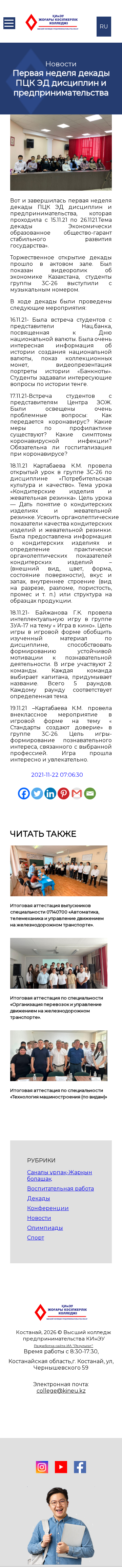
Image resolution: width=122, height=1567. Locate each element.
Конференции (48, 1208)
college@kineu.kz (61, 1391)
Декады (38, 1198)
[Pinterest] (63, 793)
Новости (39, 1218)
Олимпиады (45, 1228)
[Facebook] (24, 793)
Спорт (35, 1238)
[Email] (90, 793)
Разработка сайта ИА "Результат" (63, 1346)
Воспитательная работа (60, 1188)
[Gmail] (77, 793)
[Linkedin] (50, 793)
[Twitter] (37, 793)
